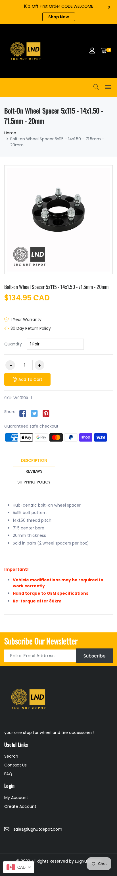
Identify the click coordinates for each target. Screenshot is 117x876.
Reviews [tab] (34, 471)
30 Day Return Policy (31, 328)
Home (10, 133)
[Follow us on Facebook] (23, 413)
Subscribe (94, 655)
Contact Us (15, 765)
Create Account (20, 806)
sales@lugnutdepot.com (37, 829)
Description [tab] (34, 460)
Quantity (13, 344)
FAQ (8, 774)
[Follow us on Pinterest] (46, 413)
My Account (16, 797)
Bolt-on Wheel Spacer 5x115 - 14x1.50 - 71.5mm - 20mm (56, 286)
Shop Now (58, 17)
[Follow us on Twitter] (34, 413)
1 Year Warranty (26, 319)
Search (11, 756)
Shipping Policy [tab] (34, 482)
